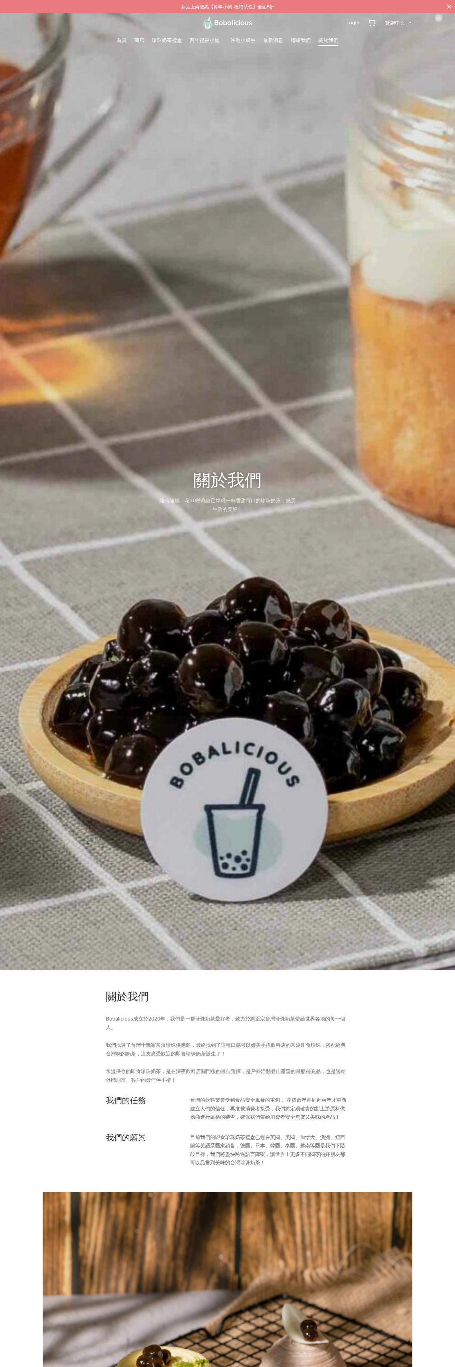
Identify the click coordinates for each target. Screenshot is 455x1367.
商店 (139, 40)
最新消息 (273, 40)
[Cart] (371, 23)
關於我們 (328, 40)
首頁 (122, 40)
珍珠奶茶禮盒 (167, 40)
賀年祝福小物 (205, 40)
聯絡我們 (301, 40)
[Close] (449, 6)
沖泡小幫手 (242, 40)
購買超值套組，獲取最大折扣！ (227, 6)
